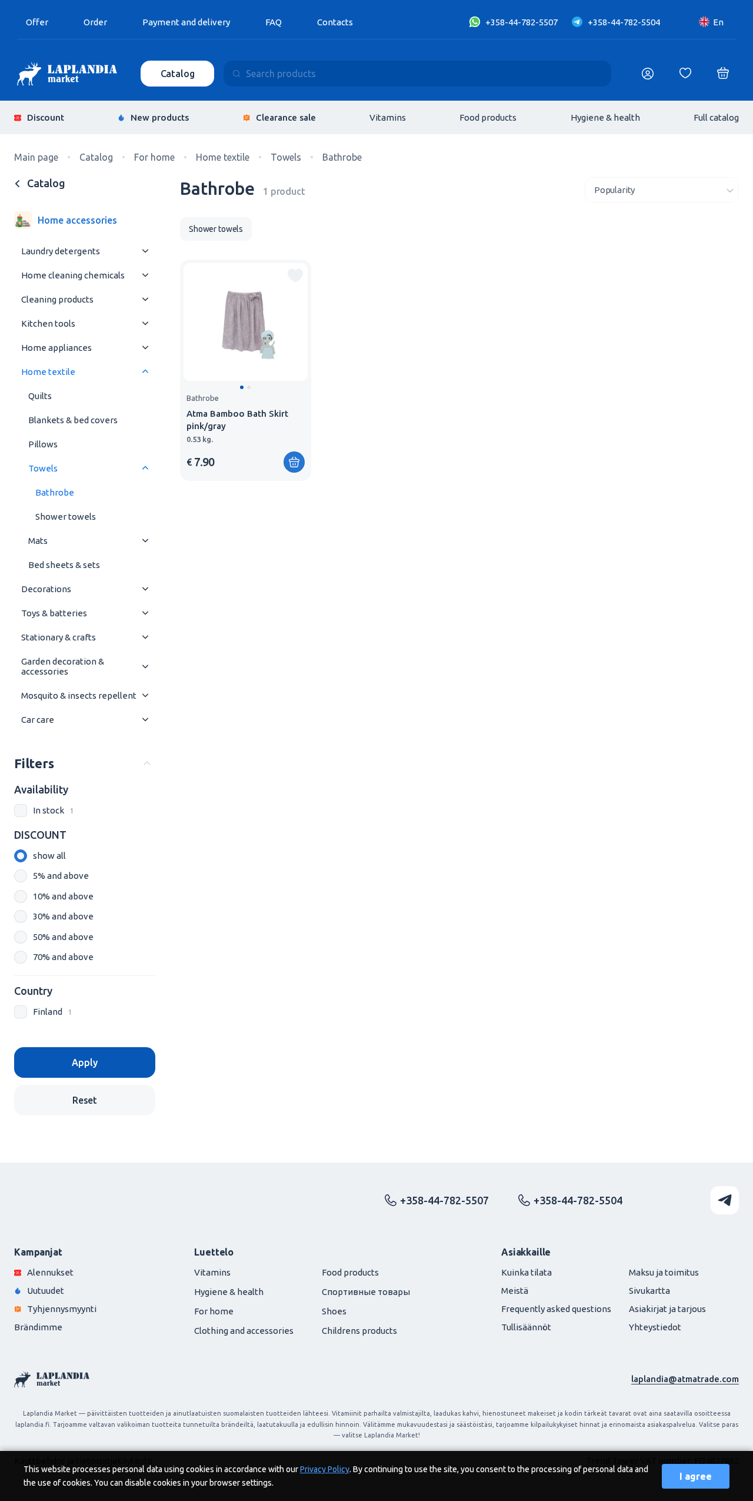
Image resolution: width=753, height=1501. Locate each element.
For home (214, 1311)
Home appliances (56, 348)
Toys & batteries (54, 613)
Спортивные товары (366, 1292)
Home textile (48, 372)
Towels (43, 468)
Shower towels (65, 517)
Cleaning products (57, 299)
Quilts (40, 396)
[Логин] (648, 74)
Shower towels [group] (216, 229)
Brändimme (38, 1327)
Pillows (43, 444)
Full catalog (716, 117)
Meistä (514, 1291)
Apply (84, 1062)
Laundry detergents (60, 251)
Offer (37, 22)
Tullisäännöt (526, 1327)
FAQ (273, 22)
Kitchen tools (48, 323)
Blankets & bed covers (73, 420)
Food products (488, 117)
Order (95, 22)
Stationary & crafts (58, 637)
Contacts (335, 22)
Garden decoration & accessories (62, 666)
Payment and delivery (186, 22)
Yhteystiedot (655, 1327)
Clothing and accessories (244, 1331)
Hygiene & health (605, 117)
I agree (695, 1476)
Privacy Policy (324, 1469)
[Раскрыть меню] (145, 251)
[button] (241, 387)
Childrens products (359, 1331)
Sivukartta (649, 1291)
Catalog (178, 73)
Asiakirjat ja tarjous (667, 1309)
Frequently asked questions (556, 1309)
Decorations (46, 589)
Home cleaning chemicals (73, 275)
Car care (37, 720)
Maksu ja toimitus (664, 1272)
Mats (38, 541)
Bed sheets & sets (64, 565)
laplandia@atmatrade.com (685, 1379)
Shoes (334, 1311)
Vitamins (387, 117)
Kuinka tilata (526, 1272)
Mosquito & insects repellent (78, 695)
